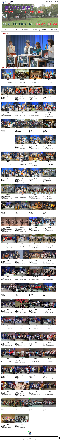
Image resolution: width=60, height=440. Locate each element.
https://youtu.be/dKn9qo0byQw (48, 279)
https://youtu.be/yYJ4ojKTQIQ (34, 279)
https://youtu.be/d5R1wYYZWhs (20, 231)
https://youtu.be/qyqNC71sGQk (6, 82)
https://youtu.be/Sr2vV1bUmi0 (48, 247)
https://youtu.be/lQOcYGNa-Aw (20, 345)
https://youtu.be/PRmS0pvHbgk (34, 346)
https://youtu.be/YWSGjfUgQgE (48, 361)
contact (47, 1)
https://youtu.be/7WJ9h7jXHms (48, 328)
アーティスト (16, 29)
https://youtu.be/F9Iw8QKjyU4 (20, 263)
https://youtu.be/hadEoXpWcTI (6, 328)
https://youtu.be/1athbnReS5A (34, 115)
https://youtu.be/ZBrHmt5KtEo (20, 427)
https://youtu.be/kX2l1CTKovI (20, 115)
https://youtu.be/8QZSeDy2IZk (20, 132)
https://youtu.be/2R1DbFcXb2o (34, 82)
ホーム (6, 29)
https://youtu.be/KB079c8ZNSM (48, 164)
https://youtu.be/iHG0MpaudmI (48, 394)
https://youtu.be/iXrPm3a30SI (48, 198)
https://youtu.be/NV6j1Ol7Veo (6, 394)
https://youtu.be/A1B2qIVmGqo (48, 230)
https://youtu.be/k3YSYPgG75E (34, 230)
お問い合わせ (54, 29)
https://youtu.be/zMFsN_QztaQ (48, 312)
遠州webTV (44, 29)
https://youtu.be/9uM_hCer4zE (20, 148)
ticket (51, 1)
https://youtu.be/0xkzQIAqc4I (6, 231)
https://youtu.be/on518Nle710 (20, 395)
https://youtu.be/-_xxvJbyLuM (48, 82)
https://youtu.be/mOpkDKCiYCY (6, 378)
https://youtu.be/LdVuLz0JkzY (34, 312)
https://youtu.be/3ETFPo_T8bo (20, 182)
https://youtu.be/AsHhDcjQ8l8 (6, 164)
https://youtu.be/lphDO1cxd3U (34, 410)
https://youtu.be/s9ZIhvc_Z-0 (20, 328)
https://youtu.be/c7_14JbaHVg (6, 345)
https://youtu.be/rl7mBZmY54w (48, 116)
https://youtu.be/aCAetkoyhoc (20, 362)
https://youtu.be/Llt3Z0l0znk (33, 132)
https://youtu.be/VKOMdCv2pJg (48, 263)
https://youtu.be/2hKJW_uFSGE (20, 410)
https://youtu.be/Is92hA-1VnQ (6, 279)
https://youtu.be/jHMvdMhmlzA (20, 100)
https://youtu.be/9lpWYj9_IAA (34, 181)
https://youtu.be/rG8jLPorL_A (6, 410)
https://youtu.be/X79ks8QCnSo (20, 279)
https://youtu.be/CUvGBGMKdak (48, 345)
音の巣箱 (35, 29)
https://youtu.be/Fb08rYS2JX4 (34, 328)
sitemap (56, 1)
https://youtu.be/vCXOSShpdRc (20, 312)
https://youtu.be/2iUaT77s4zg (48, 378)
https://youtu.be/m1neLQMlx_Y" (7, 361)
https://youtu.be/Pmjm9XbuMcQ (20, 378)
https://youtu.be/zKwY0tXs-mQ (48, 99)
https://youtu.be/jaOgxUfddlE (6, 115)
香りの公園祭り (25, 29)
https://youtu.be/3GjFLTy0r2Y (48, 182)
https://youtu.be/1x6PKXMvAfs (34, 378)
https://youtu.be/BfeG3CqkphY (34, 247)
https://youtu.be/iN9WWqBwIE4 (6, 99)
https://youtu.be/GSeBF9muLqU (20, 164)
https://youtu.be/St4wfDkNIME (6, 247)
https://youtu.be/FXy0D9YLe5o (34, 263)
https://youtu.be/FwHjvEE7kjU (20, 246)
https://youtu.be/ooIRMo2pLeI (48, 132)
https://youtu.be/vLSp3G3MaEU (6, 181)
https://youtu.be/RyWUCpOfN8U (34, 361)
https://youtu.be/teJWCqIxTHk (7, 312)
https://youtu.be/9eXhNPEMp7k (48, 148)
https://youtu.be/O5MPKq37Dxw (6, 198)
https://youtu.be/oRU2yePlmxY (48, 410)
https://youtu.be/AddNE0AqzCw (34, 198)
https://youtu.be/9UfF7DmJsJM (34, 165)
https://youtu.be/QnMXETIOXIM (20, 197)
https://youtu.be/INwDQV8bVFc (6, 263)
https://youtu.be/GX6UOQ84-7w (20, 82)
